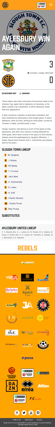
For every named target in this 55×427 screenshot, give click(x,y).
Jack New (13, 177)
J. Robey (12, 160)
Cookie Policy (29, 420)
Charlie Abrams (15, 198)
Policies (39, 420)
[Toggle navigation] (51, 4)
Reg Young (13, 209)
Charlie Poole (15, 204)
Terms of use (17, 420)
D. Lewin (12, 187)
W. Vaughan (13, 155)
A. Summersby (15, 182)
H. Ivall (11, 193)
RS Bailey (12, 166)
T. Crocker (13, 171)
